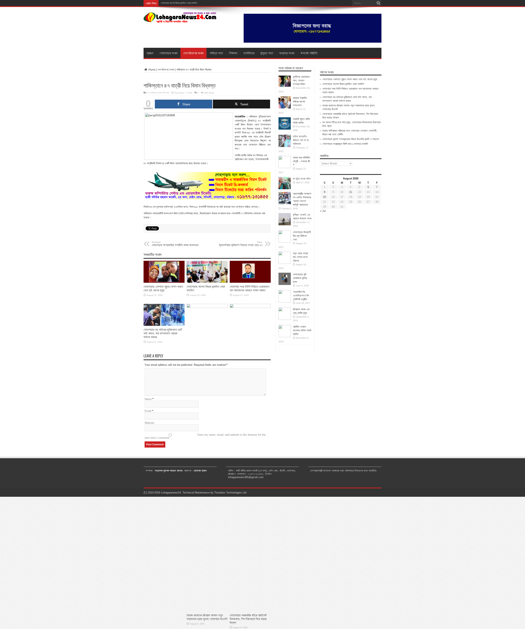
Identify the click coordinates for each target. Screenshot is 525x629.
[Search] (378, 3)
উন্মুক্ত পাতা (266, 52)
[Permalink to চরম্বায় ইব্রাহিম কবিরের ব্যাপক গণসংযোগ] (284, 107)
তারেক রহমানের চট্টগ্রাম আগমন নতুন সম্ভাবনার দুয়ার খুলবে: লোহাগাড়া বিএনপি (207, 617)
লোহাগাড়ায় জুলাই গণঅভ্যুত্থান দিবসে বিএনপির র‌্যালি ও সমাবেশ (350, 139)
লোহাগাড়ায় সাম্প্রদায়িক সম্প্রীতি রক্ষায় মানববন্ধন (175, 244)
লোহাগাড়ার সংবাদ (169, 52)
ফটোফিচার (248, 52)
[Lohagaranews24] (180, 20)
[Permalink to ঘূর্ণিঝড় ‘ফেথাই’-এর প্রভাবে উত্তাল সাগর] (284, 224)
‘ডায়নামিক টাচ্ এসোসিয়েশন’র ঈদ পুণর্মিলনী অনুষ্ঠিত (301, 295)
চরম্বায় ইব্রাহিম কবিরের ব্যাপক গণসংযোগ (300, 101)
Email (148, 410)
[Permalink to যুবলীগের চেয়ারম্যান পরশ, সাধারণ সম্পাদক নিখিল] (284, 86)
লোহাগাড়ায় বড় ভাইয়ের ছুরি (171, 3)
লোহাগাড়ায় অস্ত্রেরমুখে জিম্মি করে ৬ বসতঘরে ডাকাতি (345, 143)
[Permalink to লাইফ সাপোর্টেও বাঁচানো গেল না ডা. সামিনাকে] (284, 146)
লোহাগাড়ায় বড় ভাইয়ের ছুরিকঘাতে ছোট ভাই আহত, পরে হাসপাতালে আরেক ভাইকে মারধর (163, 333)
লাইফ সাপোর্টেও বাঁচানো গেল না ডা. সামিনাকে (301, 140)
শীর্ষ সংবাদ (166, 93)
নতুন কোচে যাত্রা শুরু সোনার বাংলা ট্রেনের (300, 257)
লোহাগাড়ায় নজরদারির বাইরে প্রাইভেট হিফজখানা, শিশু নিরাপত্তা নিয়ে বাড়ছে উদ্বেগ (248, 618)
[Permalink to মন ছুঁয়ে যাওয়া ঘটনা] (284, 188)
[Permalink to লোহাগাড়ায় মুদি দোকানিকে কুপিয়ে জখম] (284, 284)
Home (151, 69)
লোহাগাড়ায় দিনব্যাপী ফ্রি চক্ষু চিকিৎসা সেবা (302, 236)
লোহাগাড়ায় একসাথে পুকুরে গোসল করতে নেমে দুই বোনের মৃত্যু (163, 288)
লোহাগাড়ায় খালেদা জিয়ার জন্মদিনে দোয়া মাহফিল (343, 83)
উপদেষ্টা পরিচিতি (309, 52)
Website (149, 422)
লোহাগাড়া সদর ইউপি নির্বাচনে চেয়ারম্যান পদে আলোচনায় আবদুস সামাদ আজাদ (249, 288)
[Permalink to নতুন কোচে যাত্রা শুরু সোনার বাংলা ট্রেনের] (284, 262)
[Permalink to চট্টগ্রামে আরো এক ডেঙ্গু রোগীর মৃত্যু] (284, 318)
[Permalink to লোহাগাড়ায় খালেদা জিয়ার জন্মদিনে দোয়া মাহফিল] (207, 281)
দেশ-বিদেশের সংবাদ (193, 52)
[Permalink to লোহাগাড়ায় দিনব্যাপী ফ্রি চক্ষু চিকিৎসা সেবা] (284, 241)
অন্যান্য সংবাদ (286, 52)
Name (148, 399)
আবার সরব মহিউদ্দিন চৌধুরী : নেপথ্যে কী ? (301, 161)
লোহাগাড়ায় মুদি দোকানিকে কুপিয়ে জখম (300, 278)
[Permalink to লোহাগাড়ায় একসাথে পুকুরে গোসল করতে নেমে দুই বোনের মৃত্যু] (164, 281)
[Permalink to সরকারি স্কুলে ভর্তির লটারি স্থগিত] (284, 128)
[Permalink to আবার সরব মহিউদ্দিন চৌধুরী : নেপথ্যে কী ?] (284, 167)
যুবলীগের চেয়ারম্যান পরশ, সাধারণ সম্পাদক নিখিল (301, 80)
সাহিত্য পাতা (216, 52)
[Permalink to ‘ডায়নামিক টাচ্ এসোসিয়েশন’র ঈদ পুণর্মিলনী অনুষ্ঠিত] (284, 301)
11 (350, 192)
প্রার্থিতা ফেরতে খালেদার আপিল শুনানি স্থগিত (302, 330)
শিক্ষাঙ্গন (233, 52)
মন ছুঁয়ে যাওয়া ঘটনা (301, 178)
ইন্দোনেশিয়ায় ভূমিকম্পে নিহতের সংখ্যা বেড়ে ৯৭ (240, 244)
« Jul (323, 210)
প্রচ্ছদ (149, 52)
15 (324, 196)
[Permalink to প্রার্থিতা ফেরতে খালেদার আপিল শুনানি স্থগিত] (284, 336)
